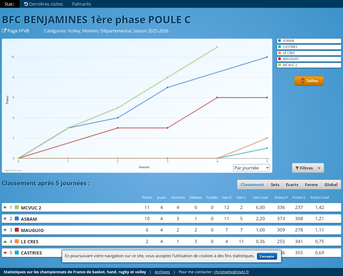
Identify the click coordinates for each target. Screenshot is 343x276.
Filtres (306, 168)
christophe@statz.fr (231, 271)
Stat (10, 4)
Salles (311, 80)
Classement (252, 184)
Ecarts (292, 184)
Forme (311, 184)
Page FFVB (17, 31)
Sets (275, 184)
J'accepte (267, 256)
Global (331, 184)
